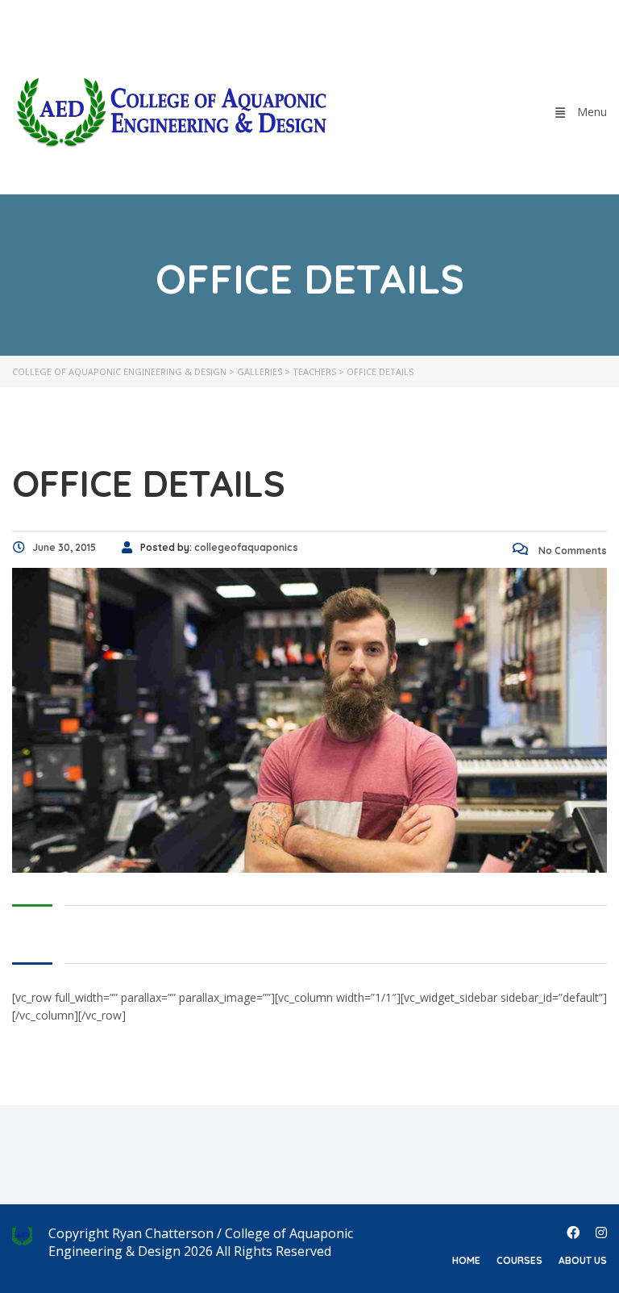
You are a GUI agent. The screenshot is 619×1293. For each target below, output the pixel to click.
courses (519, 1260)
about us (583, 1260)
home (466, 1260)
